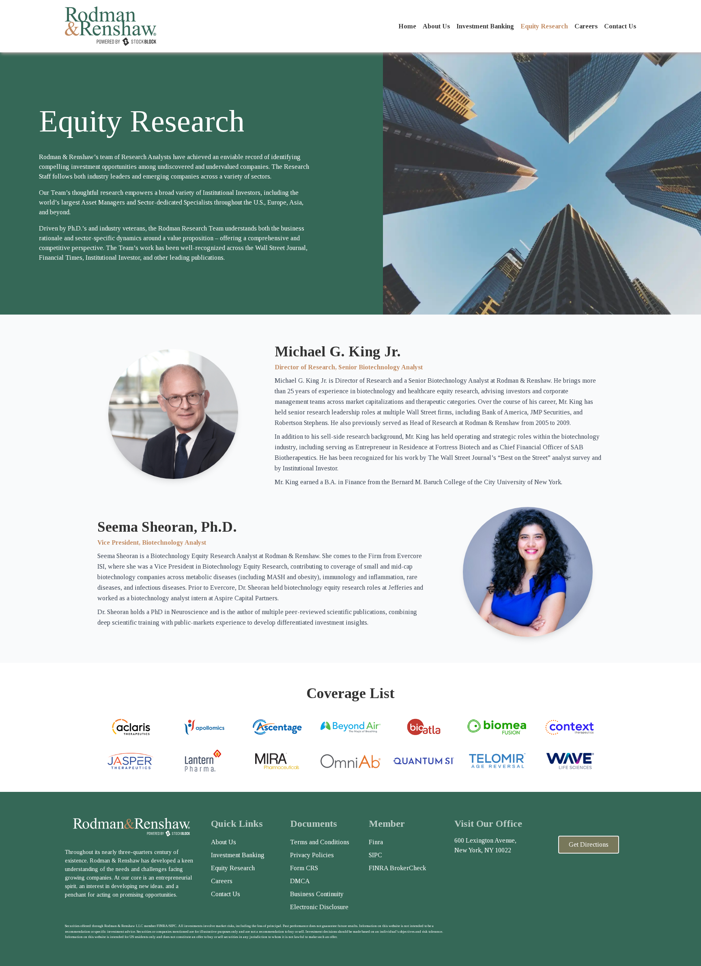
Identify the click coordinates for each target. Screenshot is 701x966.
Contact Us (620, 26)
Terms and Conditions (319, 842)
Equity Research (544, 26)
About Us (436, 26)
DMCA (300, 881)
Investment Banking (485, 26)
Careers (586, 26)
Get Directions (589, 844)
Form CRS (304, 868)
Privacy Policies (312, 855)
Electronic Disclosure (319, 906)
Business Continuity (317, 894)
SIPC (375, 855)
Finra (376, 842)
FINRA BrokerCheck (397, 868)
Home (407, 26)
